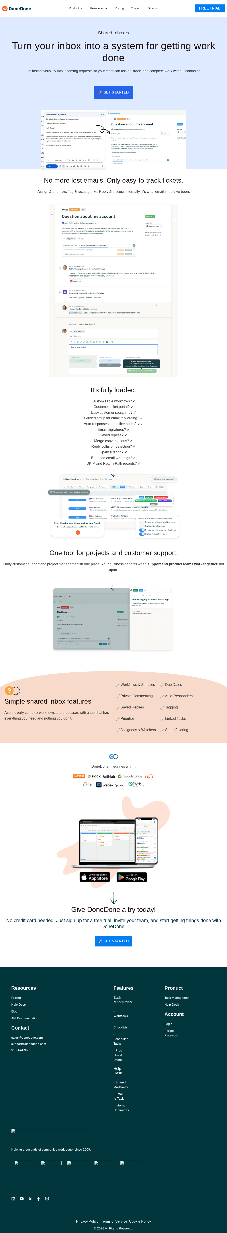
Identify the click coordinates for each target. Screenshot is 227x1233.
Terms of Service (114, 1221)
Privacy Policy (87, 1221)
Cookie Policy (140, 1221)
